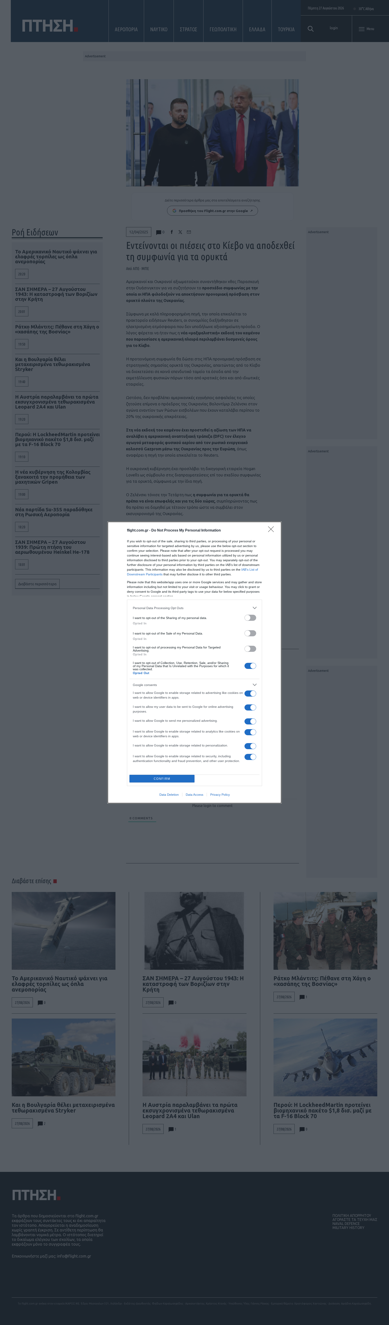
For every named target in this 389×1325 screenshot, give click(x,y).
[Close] (272, 530)
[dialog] (194, 662)
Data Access (194, 794)
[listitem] (194, 608)
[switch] (250, 618)
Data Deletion (169, 794)
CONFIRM (162, 778)
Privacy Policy (220, 794)
